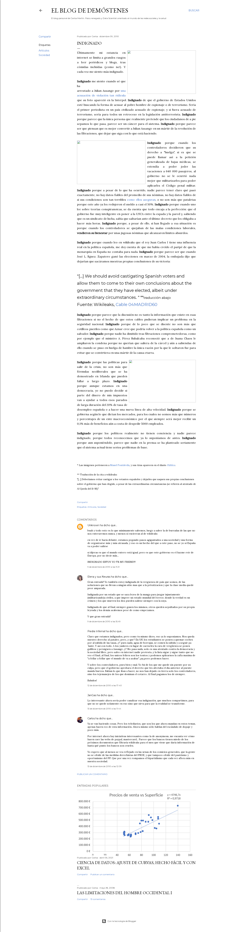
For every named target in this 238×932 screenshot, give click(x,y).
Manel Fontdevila (119, 465)
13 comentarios (97, 899)
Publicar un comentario (92, 774)
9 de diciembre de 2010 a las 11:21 (103, 567)
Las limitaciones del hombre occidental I (124, 892)
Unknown (93, 525)
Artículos (44, 50)
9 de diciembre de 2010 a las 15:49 (104, 621)
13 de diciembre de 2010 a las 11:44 (104, 708)
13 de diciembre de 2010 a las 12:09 (104, 766)
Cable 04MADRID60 (136, 304)
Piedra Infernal (96, 631)
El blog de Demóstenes (89, 10)
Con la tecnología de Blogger (122, 921)
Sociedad (44, 55)
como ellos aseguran (141, 199)
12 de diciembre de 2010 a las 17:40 (104, 685)
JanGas (91, 695)
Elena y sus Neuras (98, 576)
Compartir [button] (45, 36)
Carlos (91, 718)
